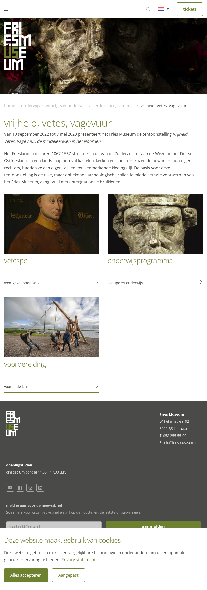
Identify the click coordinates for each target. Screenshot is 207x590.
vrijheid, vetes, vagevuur (164, 105)
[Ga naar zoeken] (148, 9)
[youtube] (10, 488)
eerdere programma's (113, 105)
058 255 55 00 (174, 435)
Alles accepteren (26, 575)
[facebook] (20, 488)
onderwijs (30, 105)
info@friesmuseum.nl (179, 442)
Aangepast (68, 575)
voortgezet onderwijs (66, 105)
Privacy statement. (79, 559)
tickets (190, 9)
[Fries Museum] (17, 47)
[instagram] (30, 488)
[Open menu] (6, 9)
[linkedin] (40, 488)
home (9, 105)
